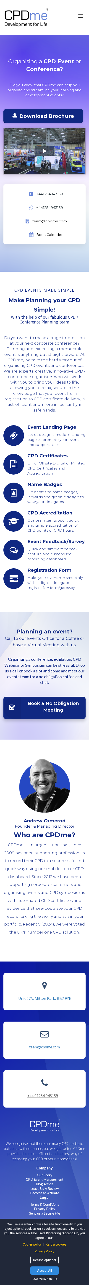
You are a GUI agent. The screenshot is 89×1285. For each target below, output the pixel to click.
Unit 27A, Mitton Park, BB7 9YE (44, 998)
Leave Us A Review (44, 1188)
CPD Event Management (44, 1179)
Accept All (44, 1270)
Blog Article (44, 1184)
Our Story (44, 1175)
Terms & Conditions (44, 1204)
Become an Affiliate (44, 1193)
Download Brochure (46, 116)
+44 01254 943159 (42, 1095)
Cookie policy (32, 1244)
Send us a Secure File (44, 1213)
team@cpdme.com (44, 1047)
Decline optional (44, 1260)
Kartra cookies (56, 1244)
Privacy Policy (44, 1209)
